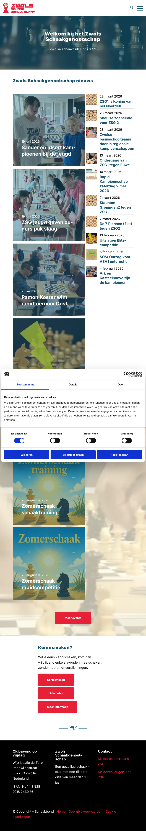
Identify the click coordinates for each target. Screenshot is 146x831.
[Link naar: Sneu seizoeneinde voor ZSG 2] (91, 115)
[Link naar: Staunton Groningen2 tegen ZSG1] (91, 200)
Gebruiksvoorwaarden (86, 811)
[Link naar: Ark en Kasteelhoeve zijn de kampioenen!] (91, 271)
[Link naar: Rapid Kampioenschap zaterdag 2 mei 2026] (91, 174)
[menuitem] (129, 8)
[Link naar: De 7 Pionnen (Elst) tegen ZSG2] (91, 221)
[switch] (55, 440)
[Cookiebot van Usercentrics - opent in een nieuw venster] (126, 374)
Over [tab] (121, 384)
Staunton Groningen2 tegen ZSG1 (115, 207)
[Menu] (138, 8)
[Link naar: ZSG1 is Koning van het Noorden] (91, 99)
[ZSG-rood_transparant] (20, 8)
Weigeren (27, 454)
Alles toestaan (119, 454)
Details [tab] (73, 384)
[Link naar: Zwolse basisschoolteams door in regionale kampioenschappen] (91, 132)
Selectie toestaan (73, 454)
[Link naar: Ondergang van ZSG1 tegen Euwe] (91, 158)
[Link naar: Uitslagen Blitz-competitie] (91, 238)
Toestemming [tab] (25, 384)
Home (61, 811)
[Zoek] (129, 8)
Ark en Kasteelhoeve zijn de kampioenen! (115, 278)
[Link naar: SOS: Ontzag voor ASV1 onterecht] (91, 254)
